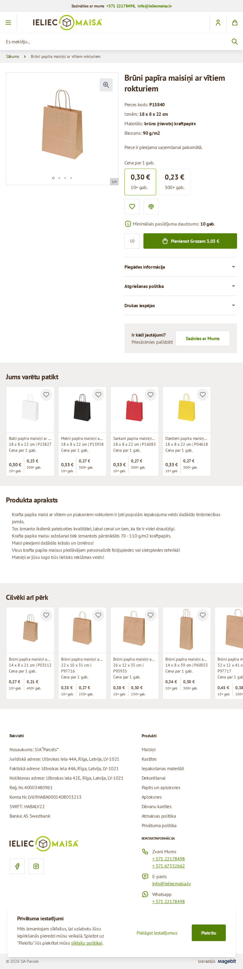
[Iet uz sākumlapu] (121, 22)
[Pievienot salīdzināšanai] (151, 206)
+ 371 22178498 (168, 859)
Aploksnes (152, 797)
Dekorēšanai (153, 778)
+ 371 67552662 (168, 866)
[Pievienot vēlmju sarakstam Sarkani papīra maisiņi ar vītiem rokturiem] (150, 394)
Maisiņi (149, 749)
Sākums (12, 56)
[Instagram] (36, 866)
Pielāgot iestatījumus (157, 933)
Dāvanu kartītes (157, 806)
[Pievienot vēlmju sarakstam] (132, 206)
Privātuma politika (159, 825)
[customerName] (218, 22)
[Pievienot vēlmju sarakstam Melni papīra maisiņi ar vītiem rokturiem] (98, 394)
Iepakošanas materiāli (163, 768)
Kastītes (149, 759)
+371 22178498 (120, 6)
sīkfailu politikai (86, 943)
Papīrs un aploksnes (161, 787)
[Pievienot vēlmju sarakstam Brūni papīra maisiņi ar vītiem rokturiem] (46, 615)
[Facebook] (17, 866)
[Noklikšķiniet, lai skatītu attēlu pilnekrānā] (106, 84)
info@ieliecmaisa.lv (155, 6)
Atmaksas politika (159, 816)
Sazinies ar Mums (203, 338)
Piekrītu (208, 933)
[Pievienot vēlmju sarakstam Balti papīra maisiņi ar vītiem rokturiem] (46, 394)
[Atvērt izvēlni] (8, 22)
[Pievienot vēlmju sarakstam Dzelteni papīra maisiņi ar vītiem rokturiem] (202, 394)
